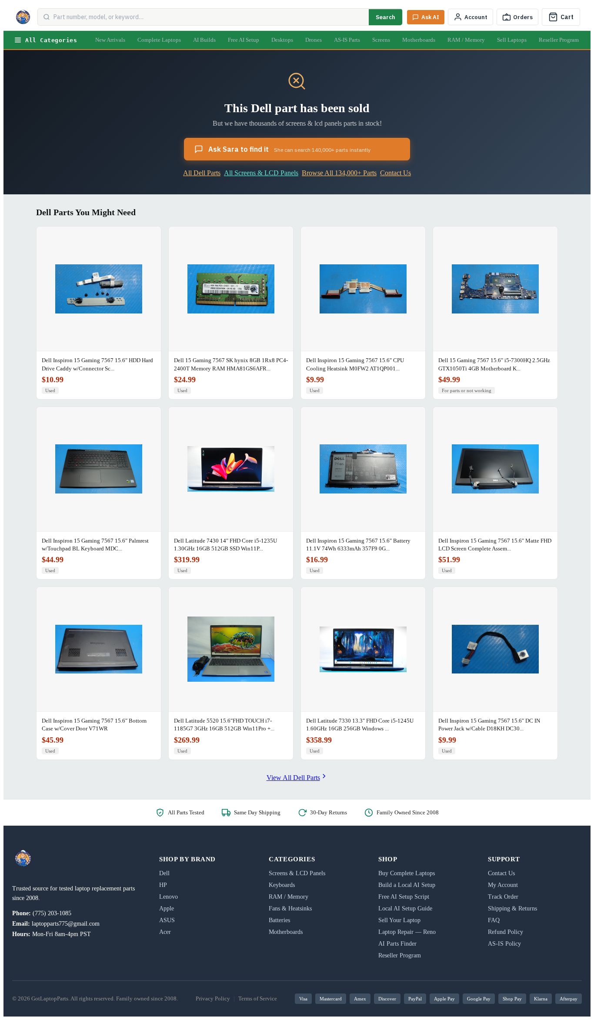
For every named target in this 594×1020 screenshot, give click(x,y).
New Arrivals (110, 40)
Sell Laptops (512, 40)
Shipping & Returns (512, 908)
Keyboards (282, 885)
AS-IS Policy (504, 943)
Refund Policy (505, 932)
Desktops (282, 40)
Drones (313, 40)
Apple (166, 908)
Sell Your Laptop (399, 920)
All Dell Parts (201, 173)
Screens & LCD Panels (297, 873)
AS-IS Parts (347, 40)
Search (385, 17)
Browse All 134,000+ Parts (339, 173)
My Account (503, 885)
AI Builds (204, 40)
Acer (165, 932)
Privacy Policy (213, 998)
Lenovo (168, 896)
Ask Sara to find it (289, 149)
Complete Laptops (159, 40)
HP (163, 885)
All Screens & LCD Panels (261, 173)
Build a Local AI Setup (406, 885)
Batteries (279, 920)
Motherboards (418, 40)
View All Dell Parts (293, 777)
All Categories (51, 40)
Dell (164, 873)
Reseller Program (559, 40)
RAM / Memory (466, 40)
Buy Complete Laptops (406, 873)
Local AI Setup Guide (405, 908)
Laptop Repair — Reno (407, 932)
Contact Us (395, 173)
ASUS (167, 920)
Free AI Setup (243, 40)
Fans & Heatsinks (290, 908)
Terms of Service (257, 998)
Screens (381, 40)
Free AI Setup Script (403, 896)
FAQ (494, 920)
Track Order (503, 896)
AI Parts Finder (397, 943)
